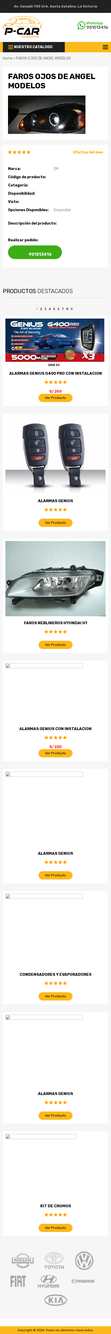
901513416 (97, 27)
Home (8, 58)
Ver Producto (55, 398)
